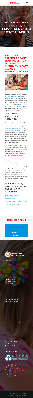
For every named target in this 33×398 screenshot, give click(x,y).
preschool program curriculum (12, 128)
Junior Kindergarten (10, 198)
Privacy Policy (8, 260)
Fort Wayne (20, 96)
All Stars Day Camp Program (12, 204)
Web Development (22, 395)
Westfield (7, 98)
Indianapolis (13, 96)
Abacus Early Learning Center (12, 90)
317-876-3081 (15, 322)
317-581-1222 (12, 279)
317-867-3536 (14, 341)
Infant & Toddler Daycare (11, 195)
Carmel (8, 96)
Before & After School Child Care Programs (16, 201)
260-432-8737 (15, 299)
